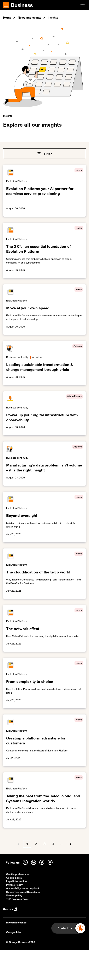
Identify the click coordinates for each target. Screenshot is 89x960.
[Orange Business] (18, 5)
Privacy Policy (14, 884)
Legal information (16, 881)
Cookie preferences (17, 874)
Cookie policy (14, 877)
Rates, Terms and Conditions (23, 892)
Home (7, 17)
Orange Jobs (13, 932)
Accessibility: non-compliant (22, 888)
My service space (16, 922)
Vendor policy (14, 895)
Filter (48, 154)
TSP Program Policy (18, 899)
